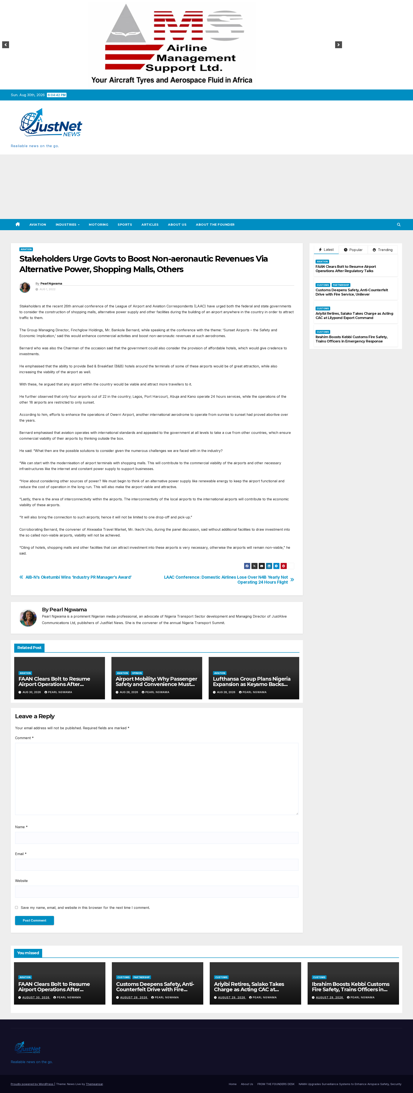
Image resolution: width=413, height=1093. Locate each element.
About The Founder (215, 225)
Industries (67, 225)
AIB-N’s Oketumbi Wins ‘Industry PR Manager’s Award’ (79, 577)
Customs (323, 285)
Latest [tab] (328, 249)
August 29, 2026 (134, 997)
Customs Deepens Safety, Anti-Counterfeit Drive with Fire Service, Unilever (352, 292)
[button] (399, 224)
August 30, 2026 (36, 997)
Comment (24, 738)
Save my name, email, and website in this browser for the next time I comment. (85, 907)
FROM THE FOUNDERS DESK (275, 1084)
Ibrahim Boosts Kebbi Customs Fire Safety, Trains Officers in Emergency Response (351, 339)
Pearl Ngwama (51, 283)
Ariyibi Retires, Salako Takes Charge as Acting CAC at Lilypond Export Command (354, 315)
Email (21, 854)
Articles (150, 225)
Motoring (98, 225)
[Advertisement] (206, 187)
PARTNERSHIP (341, 285)
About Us (177, 225)
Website (21, 881)
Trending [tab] (385, 250)
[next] (338, 44)
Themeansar (94, 1084)
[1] (169, 84)
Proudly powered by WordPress (32, 1084)
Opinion (137, 673)
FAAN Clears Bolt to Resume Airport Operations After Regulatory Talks (54, 684)
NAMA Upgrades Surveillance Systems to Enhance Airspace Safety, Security (350, 1084)
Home (233, 1084)
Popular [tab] (355, 250)
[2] (174, 84)
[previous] (5, 44)
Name (21, 827)
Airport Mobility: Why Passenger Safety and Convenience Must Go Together (156, 684)
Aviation (37, 225)
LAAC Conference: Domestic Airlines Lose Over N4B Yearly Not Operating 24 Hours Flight (226, 580)
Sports (125, 225)
